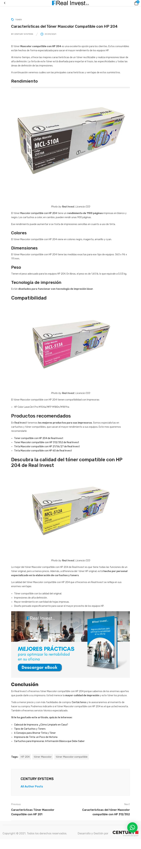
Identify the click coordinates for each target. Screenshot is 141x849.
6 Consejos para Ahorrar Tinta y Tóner (35, 732)
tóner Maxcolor (43, 756)
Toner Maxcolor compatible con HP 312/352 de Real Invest (46, 442)
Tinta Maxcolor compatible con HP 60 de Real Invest (43, 450)
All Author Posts (32, 786)
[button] (135, 3)
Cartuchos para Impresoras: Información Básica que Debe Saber (49, 741)
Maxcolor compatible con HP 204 (38, 213)
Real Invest (68, 206)
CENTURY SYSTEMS (23, 34)
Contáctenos (79, 702)
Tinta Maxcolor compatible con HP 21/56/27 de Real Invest (47, 446)
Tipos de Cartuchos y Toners (30, 728)
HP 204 (25, 756)
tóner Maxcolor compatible (72, 756)
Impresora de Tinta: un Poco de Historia (35, 737)
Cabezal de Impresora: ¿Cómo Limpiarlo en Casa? (41, 724)
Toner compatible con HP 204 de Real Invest (38, 438)
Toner (18, 19)
